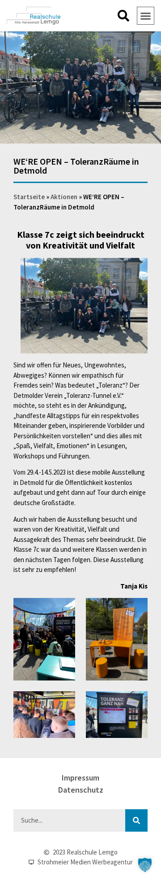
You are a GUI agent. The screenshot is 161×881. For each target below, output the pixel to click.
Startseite (29, 196)
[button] (123, 16)
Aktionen (64, 196)
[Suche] (136, 820)
